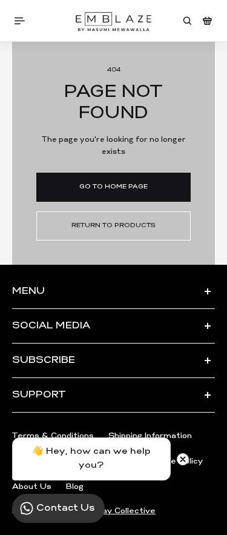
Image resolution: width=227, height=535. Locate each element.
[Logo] (113, 21)
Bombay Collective (117, 511)
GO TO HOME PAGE (113, 187)
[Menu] (22, 21)
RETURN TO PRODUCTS (113, 225)
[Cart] (207, 21)
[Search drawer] (187, 21)
